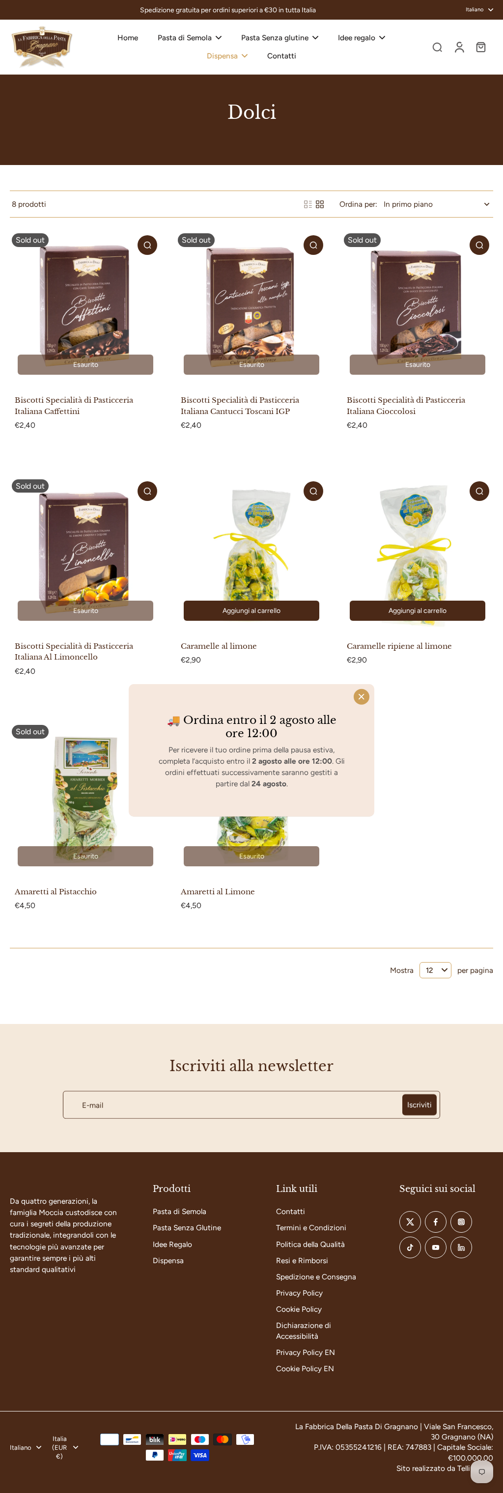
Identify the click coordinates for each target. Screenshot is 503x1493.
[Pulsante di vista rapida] (147, 245)
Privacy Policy (299, 1293)
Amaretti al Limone (218, 891)
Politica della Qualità (310, 1244)
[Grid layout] (320, 204)
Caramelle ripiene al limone (399, 646)
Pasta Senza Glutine (187, 1227)
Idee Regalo (172, 1244)
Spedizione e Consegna (316, 1276)
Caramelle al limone (219, 646)
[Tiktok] (410, 1247)
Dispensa (168, 1260)
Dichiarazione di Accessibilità (303, 1330)
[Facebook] (436, 1222)
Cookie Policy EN (305, 1368)
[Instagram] (461, 1222)
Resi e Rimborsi (302, 1260)
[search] (437, 46)
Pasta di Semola (179, 1211)
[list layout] (308, 204)
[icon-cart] (480, 46)
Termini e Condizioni (311, 1227)
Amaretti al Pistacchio (56, 891)
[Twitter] (410, 1222)
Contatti (290, 1211)
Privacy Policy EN (305, 1352)
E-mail (92, 1104)
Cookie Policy (299, 1309)
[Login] (459, 47)
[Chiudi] (361, 697)
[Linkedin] (461, 1247)
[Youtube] (436, 1247)
